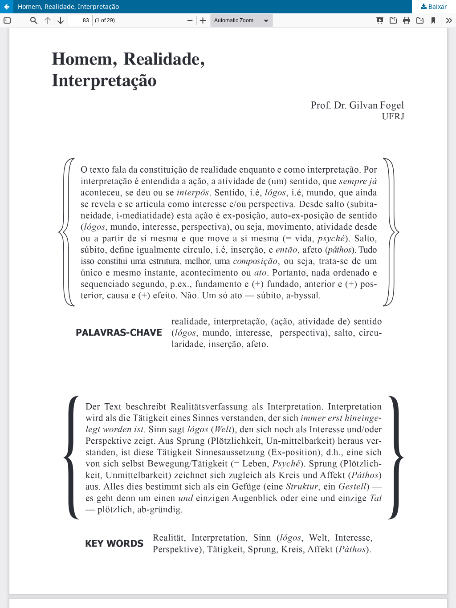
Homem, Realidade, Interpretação (68, 6)
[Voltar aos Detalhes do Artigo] (6, 6)
